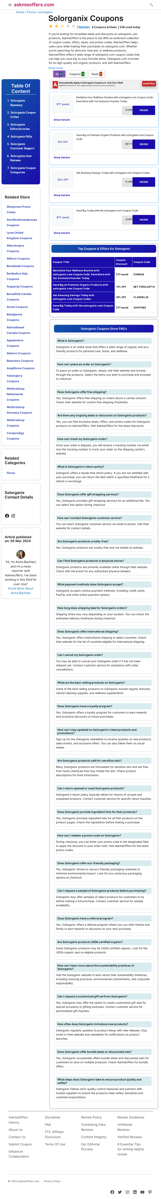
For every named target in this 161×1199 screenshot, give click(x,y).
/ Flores (30, 12)
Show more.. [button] (56, 68)
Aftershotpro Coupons (15, 248)
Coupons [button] (76, 74)
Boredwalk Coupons (20, 266)
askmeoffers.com (34, 4)
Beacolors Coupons (20, 360)
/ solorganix (45, 12)
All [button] (59, 74)
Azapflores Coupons (21, 368)
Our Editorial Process (90, 1146)
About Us (16, 1130)
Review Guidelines (130, 1117)
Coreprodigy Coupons (15, 435)
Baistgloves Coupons (14, 317)
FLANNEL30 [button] (136, 181)
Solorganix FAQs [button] (21, 136)
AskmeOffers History (18, 1119)
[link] (7, 515)
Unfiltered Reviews (124, 1127)
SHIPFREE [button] (136, 219)
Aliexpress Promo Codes (19, 209)
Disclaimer (52, 1117)
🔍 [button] (151, 4)
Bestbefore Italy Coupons (17, 276)
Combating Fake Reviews (93, 1127)
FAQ (48, 1124)
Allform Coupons (18, 258)
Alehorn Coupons (19, 353)
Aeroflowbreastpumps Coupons (22, 222)
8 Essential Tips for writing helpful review (130, 1149)
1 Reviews (83, 26)
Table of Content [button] (20, 88)
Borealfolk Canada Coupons (19, 296)
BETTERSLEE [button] (136, 144)
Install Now (149, 83)
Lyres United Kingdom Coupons (19, 235)
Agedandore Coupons (15, 343)
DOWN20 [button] (136, 110)
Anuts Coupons (17, 306)
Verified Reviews (129, 1137)
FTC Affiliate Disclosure (54, 1134)
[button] (10, 5)
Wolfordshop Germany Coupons (19, 409)
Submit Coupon (20, 1144)
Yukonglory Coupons (14, 378)
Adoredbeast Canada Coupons (18, 330)
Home (20, 12)
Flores (11, 473)
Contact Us (17, 1137)
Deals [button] (96, 74)
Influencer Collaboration (19, 1154)
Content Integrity (93, 1137)
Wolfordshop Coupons (16, 422)
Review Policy (91, 1117)
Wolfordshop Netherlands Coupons (16, 394)
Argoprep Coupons (20, 286)
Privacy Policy (52, 1181)
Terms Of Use (55, 1144)
